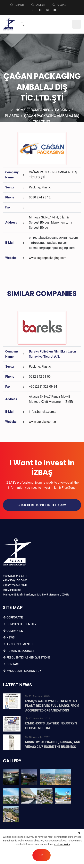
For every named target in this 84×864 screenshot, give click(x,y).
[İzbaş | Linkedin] (33, 10)
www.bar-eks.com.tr (42, 422)
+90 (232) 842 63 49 (15, 585)
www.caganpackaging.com (47, 258)
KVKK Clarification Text (24, 671)
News (10, 637)
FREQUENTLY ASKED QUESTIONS (28, 657)
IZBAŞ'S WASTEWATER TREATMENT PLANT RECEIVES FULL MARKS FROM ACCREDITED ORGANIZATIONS (52, 705)
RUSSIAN (61, 5)
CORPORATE (14, 617)
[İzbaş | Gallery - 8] (63, 796)
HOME (21, 110)
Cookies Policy (62, 844)
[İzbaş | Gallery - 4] (63, 777)
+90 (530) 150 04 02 (15, 580)
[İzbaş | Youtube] (55, 10)
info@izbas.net (12, 589)
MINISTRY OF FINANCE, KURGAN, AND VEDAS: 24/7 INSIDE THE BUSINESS (52, 744)
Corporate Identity (21, 624)
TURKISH (19, 5)
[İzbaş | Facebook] (40, 10)
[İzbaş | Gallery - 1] (11, 777)
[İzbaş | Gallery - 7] (45, 796)
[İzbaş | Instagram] (47, 10)
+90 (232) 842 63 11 (15, 575)
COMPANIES (40, 110)
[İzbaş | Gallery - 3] (47, 777)
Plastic (12, 116)
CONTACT (13, 664)
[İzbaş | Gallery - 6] (29, 796)
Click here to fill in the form (42, 505)
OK (41, 855)
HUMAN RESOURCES (20, 651)
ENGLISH (40, 5)
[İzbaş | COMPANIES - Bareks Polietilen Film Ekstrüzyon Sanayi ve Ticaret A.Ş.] (42, 327)
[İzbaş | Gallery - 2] (29, 777)
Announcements (19, 644)
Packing (62, 110)
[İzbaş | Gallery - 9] (11, 814)
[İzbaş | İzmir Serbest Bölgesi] (9, 24)
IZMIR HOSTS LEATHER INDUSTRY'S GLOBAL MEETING (51, 726)
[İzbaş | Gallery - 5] (11, 796)
